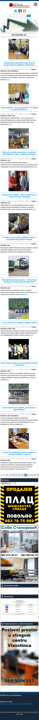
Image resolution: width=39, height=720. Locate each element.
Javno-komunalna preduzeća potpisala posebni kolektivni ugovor (19, 453)
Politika (9, 328)
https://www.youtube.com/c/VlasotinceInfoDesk (16, 704)
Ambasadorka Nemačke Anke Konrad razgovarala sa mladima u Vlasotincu (19, 64)
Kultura (9, 115)
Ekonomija (4, 71)
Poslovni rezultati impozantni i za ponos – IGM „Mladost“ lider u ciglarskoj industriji (19, 153)
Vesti (8, 71)
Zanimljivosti (14, 71)
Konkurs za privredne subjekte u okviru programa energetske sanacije (19, 238)
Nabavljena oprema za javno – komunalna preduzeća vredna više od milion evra (19, 281)
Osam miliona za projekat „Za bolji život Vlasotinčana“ (19, 408)
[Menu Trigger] (35, 4)
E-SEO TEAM (19, 714)
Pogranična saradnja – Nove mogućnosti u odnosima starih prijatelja (19, 196)
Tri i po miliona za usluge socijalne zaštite (19, 322)
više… (9, 79)
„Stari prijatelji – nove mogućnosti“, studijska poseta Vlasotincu (19, 108)
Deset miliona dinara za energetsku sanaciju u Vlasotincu (19, 364)
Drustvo (34, 69)
